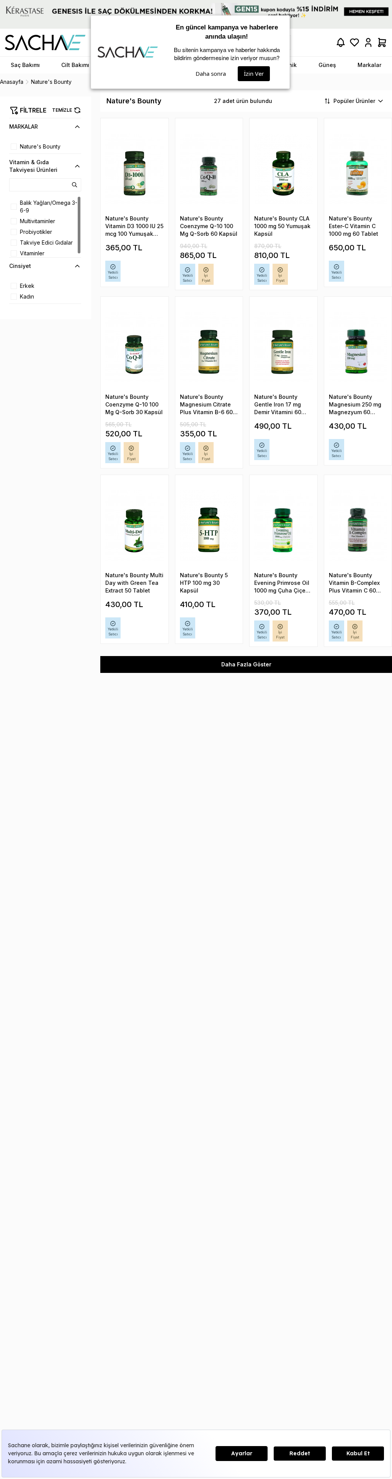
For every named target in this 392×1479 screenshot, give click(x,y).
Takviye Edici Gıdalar (46, 242)
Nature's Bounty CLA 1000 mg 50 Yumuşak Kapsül (282, 226)
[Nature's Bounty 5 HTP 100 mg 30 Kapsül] (209, 525)
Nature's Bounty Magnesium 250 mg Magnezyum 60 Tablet (355, 404)
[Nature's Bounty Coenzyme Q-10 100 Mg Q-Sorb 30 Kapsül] (134, 347)
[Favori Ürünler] (354, 42)
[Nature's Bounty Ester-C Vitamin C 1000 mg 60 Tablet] (358, 169)
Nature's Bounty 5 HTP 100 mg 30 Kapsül (204, 583)
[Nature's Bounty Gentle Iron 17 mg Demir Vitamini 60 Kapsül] (283, 347)
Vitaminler (32, 253)
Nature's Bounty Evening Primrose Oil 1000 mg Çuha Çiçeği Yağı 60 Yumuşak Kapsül (282, 583)
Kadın (27, 296)
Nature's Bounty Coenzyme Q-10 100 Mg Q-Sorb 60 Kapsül (208, 226)
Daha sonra (211, 73)
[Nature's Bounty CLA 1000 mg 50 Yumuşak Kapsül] (283, 169)
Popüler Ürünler (354, 101)
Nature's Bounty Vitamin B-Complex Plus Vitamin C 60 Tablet (354, 583)
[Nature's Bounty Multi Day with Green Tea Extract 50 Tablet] (134, 525)
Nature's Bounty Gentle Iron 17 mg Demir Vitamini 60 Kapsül (277, 404)
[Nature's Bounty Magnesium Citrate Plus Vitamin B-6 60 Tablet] (209, 347)
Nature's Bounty (40, 146)
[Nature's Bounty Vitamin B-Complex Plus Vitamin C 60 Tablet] (358, 525)
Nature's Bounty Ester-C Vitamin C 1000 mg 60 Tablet (353, 226)
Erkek (27, 285)
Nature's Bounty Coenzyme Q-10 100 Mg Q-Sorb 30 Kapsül (134, 404)
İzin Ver (254, 73)
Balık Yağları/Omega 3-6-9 (48, 206)
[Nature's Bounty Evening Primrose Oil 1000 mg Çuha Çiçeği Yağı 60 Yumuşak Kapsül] (283, 525)
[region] (45, 146)
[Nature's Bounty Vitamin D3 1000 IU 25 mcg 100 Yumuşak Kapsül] (134, 169)
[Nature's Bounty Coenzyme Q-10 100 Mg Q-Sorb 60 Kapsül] (209, 169)
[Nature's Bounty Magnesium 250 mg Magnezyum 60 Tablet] (358, 347)
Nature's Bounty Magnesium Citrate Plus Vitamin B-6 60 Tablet (206, 404)
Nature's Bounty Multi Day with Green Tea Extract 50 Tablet (134, 583)
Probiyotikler (36, 232)
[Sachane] (45, 42)
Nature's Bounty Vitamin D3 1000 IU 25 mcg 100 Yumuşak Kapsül (134, 226)
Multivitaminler (37, 221)
